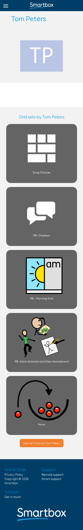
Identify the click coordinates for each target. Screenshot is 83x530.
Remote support (53, 474)
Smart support (51, 479)
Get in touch (12, 497)
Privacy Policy (13, 474)
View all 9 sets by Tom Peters (41, 443)
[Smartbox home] (41, 4)
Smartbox (11, 483)
